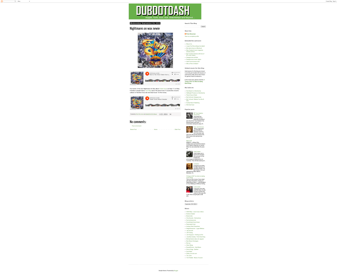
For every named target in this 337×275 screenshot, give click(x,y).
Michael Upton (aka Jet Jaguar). (195, 239)
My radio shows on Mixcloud (194, 48)
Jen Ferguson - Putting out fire (194, 234)
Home (155, 129)
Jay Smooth (189, 230)
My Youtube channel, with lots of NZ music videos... (195, 54)
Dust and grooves (191, 220)
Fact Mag (148, 90)
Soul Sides (189, 251)
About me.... (189, 44)
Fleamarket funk (190, 224)
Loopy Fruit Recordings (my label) (195, 46)
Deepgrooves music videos (193, 59)
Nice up (188, 243)
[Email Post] (170, 114)
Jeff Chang (189, 232)
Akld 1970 (189, 140)
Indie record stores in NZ (193, 61)
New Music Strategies (192, 241)
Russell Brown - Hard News (193, 247)
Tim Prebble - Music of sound (194, 257)
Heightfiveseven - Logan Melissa (195, 228)
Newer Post (133, 129)
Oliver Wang (189, 245)
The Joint (189, 255)
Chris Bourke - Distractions (193, 218)
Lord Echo (196, 164)
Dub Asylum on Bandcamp (193, 91)
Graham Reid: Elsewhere (193, 226)
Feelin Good (163, 89)
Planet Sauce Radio (191, 95)
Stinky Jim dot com (191, 253)
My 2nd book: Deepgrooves (193, 97)
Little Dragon (197, 151)
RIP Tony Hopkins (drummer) (198, 113)
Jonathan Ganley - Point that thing (195, 237)
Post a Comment (136, 126)
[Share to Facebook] (165, 114)
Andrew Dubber (190, 214)
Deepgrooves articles (192, 57)
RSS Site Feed (190, 105)
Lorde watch (197, 187)
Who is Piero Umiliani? (192, 63)
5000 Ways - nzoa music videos (195, 211)
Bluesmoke (189, 216)
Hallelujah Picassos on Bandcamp (195, 93)
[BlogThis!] (162, 114)
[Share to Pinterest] (167, 114)
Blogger (176, 270)
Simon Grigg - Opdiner (192, 249)
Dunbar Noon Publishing (192, 102)
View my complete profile (192, 36)
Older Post (177, 129)
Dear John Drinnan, (199, 127)
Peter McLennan (191, 34)
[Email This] (160, 114)
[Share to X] (163, 114)
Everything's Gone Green (193, 222)
